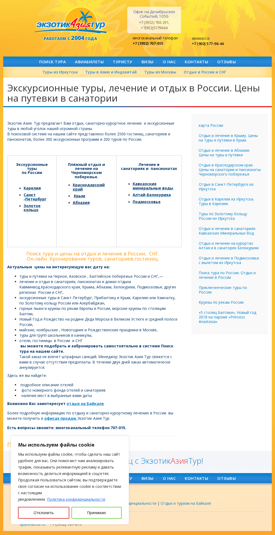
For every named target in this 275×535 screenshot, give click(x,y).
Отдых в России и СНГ (205, 72)
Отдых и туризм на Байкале (186, 503)
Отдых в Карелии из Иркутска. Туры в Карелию (226, 201)
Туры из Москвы (160, 72)
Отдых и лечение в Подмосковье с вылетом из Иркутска (229, 260)
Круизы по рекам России (221, 302)
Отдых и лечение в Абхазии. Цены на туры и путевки (224, 152)
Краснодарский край (89, 186)
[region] (70, 480)
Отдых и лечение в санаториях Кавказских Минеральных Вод (227, 231)
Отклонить (44, 512)
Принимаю (96, 512)
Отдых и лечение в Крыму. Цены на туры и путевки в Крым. (228, 138)
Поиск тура (52, 61)
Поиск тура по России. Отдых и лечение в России (227, 275)
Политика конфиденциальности (76, 499)
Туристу (122, 61)
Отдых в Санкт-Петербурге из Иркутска (226, 186)
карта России (211, 125)
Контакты (196, 61)
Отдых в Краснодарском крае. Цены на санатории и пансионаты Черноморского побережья (230, 169)
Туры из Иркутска (60, 72)
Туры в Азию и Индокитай (111, 72)
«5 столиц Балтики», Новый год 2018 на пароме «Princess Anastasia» (227, 317)
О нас (169, 61)
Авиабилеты (89, 61)
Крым (79, 195)
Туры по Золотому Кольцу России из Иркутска (223, 216)
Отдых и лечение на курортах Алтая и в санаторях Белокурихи (229, 245)
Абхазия (81, 202)
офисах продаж (60, 418)
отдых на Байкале (85, 403)
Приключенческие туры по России (223, 290)
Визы (148, 61)
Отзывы (226, 61)
